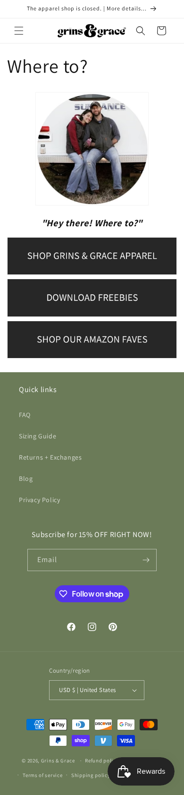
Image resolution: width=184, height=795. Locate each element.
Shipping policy (90, 775)
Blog (26, 478)
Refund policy (101, 760)
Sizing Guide (37, 436)
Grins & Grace (58, 760)
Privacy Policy (39, 500)
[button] (18, 30)
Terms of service (42, 775)
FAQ (25, 414)
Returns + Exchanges (50, 457)
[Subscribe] (145, 560)
